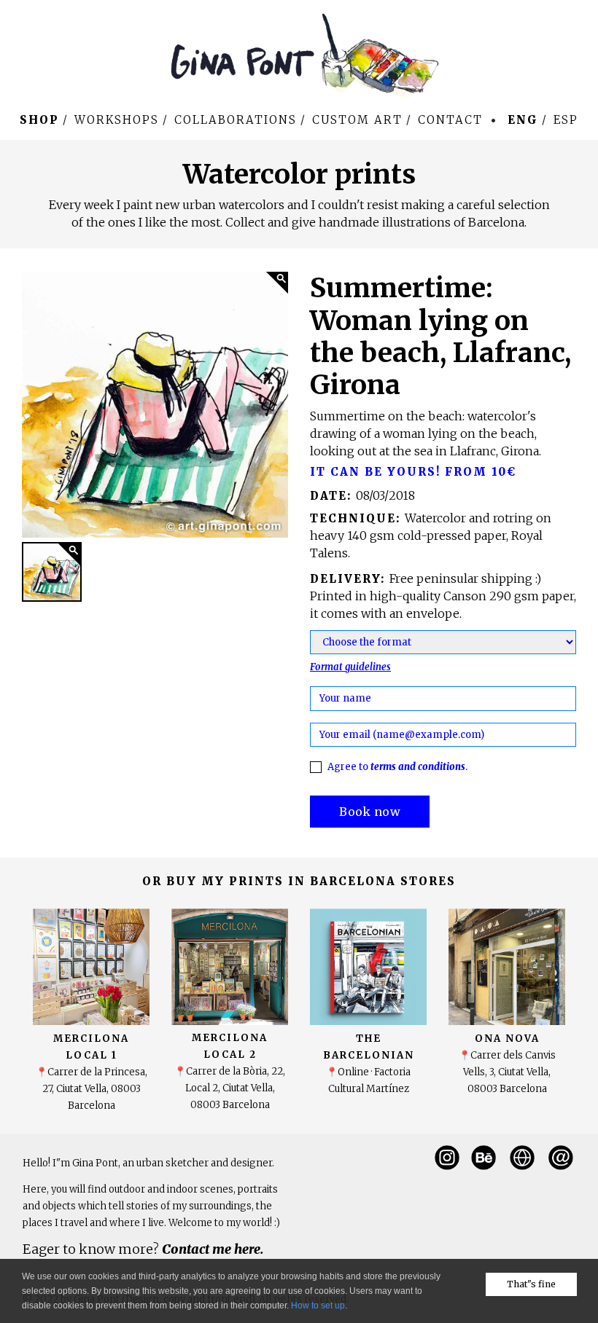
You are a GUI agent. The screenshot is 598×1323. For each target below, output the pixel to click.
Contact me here (211, 1249)
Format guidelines (350, 667)
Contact (450, 120)
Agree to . (397, 767)
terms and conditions (417, 767)
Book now (369, 811)
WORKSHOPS (116, 120)
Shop (39, 120)
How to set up (318, 1305)
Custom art (357, 120)
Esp (566, 120)
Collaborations (235, 120)
